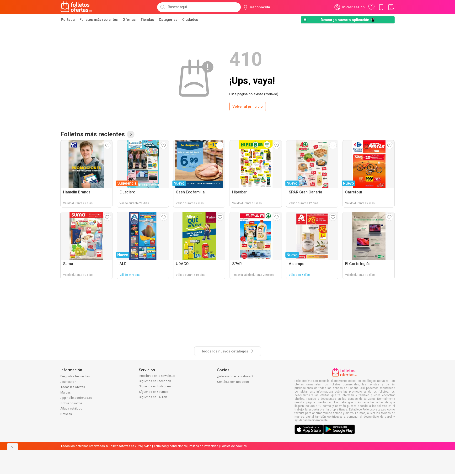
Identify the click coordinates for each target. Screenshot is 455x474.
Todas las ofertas (72, 387)
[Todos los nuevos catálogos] (130, 134)
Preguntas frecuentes (75, 376)
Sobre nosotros (71, 403)
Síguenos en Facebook (155, 381)
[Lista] (391, 7)
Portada (68, 19)
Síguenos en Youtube (153, 392)
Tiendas (147, 19)
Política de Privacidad (203, 446)
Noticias (66, 414)
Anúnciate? (68, 381)
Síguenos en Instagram (155, 386)
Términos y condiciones (170, 446)
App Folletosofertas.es (76, 397)
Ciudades (190, 19)
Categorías (168, 19)
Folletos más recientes (99, 19)
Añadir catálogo (71, 408)
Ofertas (129, 19)
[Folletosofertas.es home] (76, 7)
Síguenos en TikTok (153, 397)
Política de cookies (233, 446)
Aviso (147, 446)
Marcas (65, 392)
